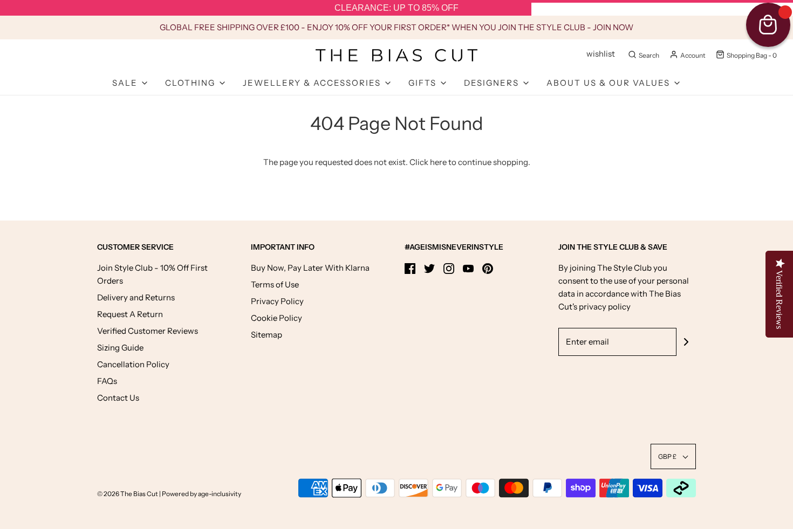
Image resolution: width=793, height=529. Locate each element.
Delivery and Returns (136, 297)
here (438, 162)
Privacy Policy (277, 301)
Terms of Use (275, 284)
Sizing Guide (120, 347)
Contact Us (118, 398)
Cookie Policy (276, 318)
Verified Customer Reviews (147, 331)
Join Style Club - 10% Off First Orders (152, 274)
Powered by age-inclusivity (201, 494)
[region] (396, 8)
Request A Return (130, 314)
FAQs (107, 381)
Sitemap (266, 334)
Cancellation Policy (133, 364)
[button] (673, 456)
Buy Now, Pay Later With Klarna (310, 268)
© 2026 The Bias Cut (128, 494)
